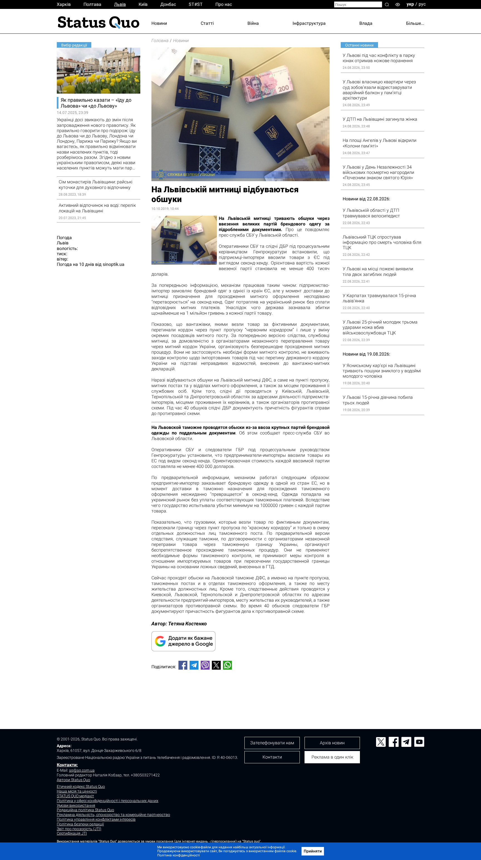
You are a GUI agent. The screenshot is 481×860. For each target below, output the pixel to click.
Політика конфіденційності (178, 855)
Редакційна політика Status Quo (85, 810)
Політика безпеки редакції (80, 824)
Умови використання (76, 805)
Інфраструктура (309, 23)
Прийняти (313, 851)
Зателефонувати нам (272, 742)
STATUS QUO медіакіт (75, 796)
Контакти (272, 757)
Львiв (120, 4)
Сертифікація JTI (72, 833)
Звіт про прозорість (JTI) (79, 829)
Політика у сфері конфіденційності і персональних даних (107, 800)
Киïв (143, 4)
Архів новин (332, 742)
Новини (159, 23)
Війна (253, 23)
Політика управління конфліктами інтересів (96, 819)
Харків (64, 4)
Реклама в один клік (332, 757)
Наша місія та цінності (77, 791)
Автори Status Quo (73, 780)
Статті (207, 23)
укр (410, 4)
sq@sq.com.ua (82, 770)
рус (422, 4)
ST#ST (196, 4)
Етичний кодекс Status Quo (81, 786)
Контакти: (67, 764)
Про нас (223, 4)
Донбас (168, 4)
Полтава (92, 4)
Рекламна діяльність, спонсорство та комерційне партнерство (113, 814)
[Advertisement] (240, 692)
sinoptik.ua (113, 264)
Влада (365, 23)
